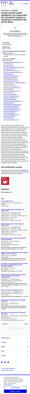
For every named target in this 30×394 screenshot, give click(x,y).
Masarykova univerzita (8, 53)
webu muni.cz (18, 36)
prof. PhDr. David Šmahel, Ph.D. (12, 109)
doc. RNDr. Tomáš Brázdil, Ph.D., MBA (14, 67)
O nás (2, 351)
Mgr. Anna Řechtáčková (10, 97)
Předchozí (5, 323)
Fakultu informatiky (12, 34)
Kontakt (3, 355)
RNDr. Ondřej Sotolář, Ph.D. (11, 108)
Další (26, 323)
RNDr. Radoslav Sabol (9, 99)
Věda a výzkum (5, 337)
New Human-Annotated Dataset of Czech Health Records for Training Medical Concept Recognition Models (14, 265)
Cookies (11, 370)
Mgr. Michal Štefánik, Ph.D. (11, 111)
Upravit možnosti (7, 384)
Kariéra (3, 346)
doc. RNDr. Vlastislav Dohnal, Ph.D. (13, 62)
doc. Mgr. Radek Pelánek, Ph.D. (12, 91)
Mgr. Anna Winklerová (9, 116)
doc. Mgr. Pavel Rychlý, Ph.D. (11, 96)
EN (22, 3)
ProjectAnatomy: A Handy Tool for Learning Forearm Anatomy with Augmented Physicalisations (13, 276)
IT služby (3, 342)
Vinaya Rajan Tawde (9, 113)
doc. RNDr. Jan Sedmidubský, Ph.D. (13, 101)
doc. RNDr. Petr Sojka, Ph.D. (11, 106)
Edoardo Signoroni (8, 102)
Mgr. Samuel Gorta (8, 74)
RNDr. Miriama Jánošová (10, 77)
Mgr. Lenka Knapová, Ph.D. (11, 80)
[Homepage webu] (7, 3)
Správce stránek (5, 370)
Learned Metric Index (7, 201)
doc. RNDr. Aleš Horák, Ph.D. (11, 75)
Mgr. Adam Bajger (8, 65)
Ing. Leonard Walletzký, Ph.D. (11, 114)
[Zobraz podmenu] (26, 338)
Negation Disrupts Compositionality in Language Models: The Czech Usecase (14, 253)
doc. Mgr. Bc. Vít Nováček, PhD (12, 87)
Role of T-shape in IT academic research (12, 290)
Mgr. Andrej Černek (9, 69)
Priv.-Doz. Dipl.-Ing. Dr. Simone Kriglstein (14, 82)
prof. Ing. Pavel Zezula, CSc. (11, 119)
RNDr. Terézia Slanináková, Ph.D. (12, 104)
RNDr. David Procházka (10, 94)
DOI (7, 206)
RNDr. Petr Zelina (8, 118)
